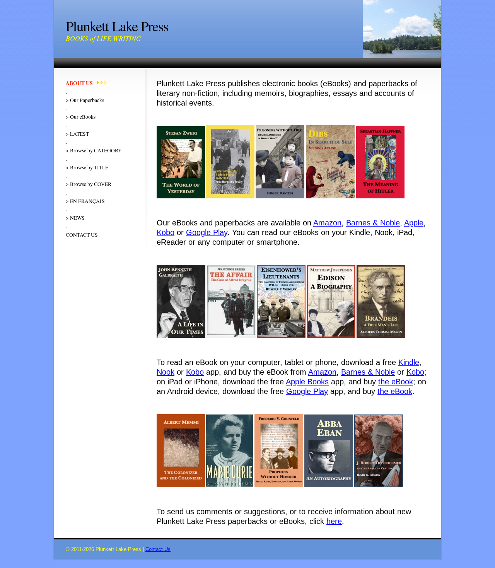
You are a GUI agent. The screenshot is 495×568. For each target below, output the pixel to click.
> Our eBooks (81, 116)
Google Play (206, 232)
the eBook (395, 381)
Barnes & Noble (373, 222)
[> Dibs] (330, 197)
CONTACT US (82, 234)
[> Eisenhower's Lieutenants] (281, 336)
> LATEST (77, 133)
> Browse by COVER (88, 184)
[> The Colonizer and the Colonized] (181, 485)
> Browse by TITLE (87, 167)
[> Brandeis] (381, 336)
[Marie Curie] (229, 485)
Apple (413, 222)
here (334, 521)
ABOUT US (79, 83)
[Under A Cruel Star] (230, 197)
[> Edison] (331, 336)
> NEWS (75, 217)
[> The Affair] (231, 336)
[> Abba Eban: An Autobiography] (328, 485)
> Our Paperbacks (85, 100)
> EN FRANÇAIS (85, 201)
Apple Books (307, 381)
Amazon (327, 222)
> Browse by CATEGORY (94, 150)
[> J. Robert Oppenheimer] (378, 485)
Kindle (408, 362)
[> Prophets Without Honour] (278, 485)
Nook (165, 372)
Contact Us (158, 549)
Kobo (165, 232)
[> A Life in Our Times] (181, 336)
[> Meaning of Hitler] (380, 197)
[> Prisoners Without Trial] (280, 197)
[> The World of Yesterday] (181, 197)
